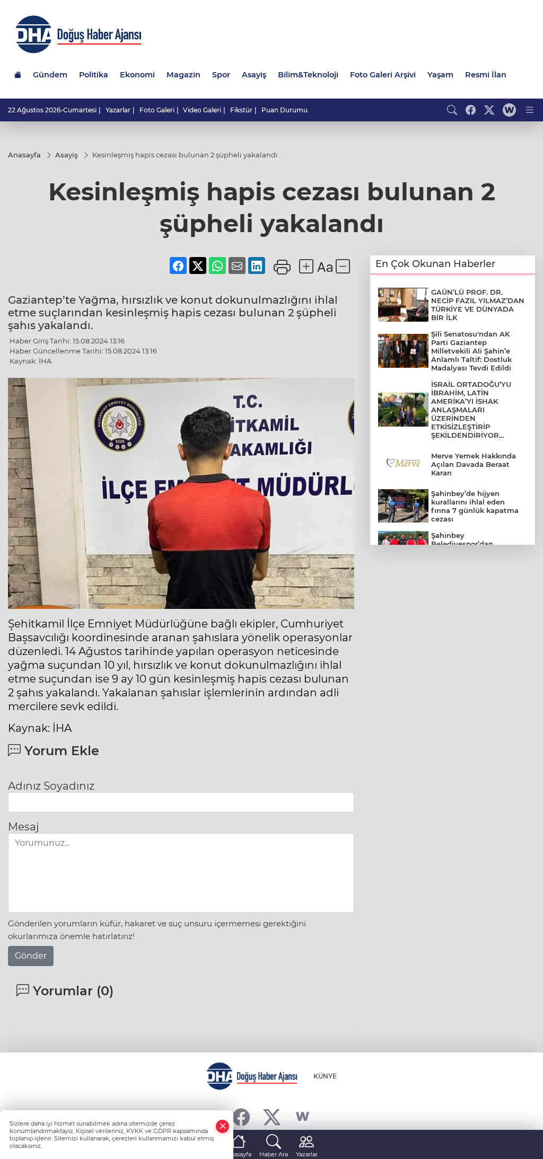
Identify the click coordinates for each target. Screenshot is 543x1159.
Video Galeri (202, 110)
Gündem (50, 74)
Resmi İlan (485, 74)
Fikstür (241, 110)
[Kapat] (222, 1126)
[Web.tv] (509, 110)
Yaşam (440, 74)
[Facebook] (241, 1117)
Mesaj (23, 826)
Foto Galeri (156, 110)
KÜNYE (325, 1076)
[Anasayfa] (17, 74)
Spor (221, 74)
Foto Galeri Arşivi (383, 74)
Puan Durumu (284, 110)
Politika (93, 74)
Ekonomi (137, 74)
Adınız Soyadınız (51, 786)
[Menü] (529, 109)
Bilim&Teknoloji (308, 74)
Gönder (31, 956)
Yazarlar (118, 110)
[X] (272, 1117)
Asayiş (254, 74)
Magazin (183, 74)
